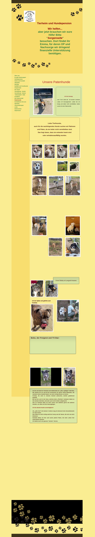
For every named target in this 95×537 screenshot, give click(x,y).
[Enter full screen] (59, 384)
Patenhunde (18, 100)
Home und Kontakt (20, 81)
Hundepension (19, 79)
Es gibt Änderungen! (20, 77)
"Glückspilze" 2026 (20, 94)
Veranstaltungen (19, 105)
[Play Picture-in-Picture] (57, 384)
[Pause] (32, 384)
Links (16, 107)
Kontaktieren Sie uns (20, 101)
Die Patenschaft (19, 98)
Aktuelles (17, 82)
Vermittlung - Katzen (20, 93)
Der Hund (17, 89)
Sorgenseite (18, 87)
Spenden (17, 103)
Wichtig (17, 84)
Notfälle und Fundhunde (21, 86)
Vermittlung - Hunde (20, 91)
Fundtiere (17, 96)
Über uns (17, 75)
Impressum (18, 110)
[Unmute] (34, 384)
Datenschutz (18, 108)
